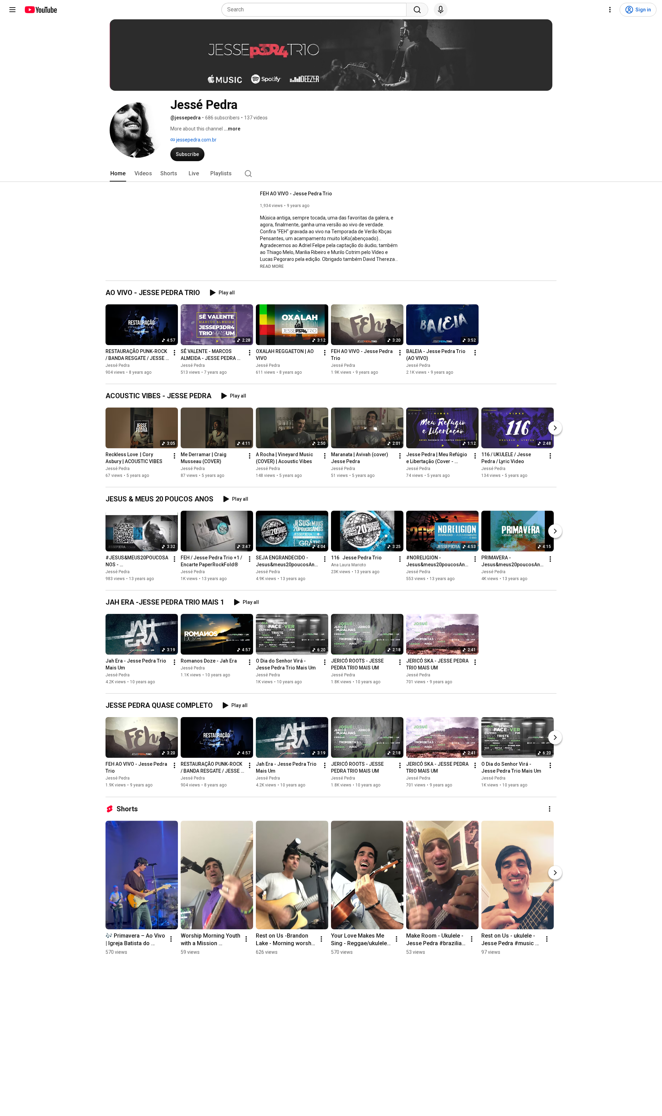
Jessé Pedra (118, 365)
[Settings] (610, 10)
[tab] (118, 173)
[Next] (555, 428)
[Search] (417, 10)
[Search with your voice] (441, 10)
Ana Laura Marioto (348, 564)
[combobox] (316, 10)
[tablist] (331, 173)
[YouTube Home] (40, 9)
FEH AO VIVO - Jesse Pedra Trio (296, 193)
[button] (272, 266)
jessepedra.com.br (196, 140)
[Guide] (12, 10)
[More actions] (174, 353)
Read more (272, 266)
